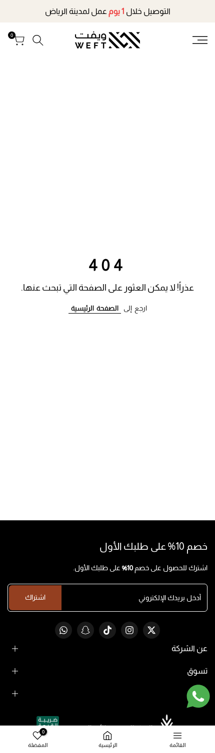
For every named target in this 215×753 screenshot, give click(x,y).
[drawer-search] (38, 40)
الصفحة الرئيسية (94, 308)
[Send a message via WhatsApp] (198, 696)
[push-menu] (200, 40)
